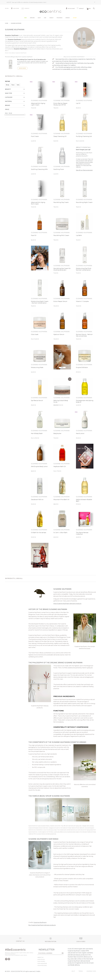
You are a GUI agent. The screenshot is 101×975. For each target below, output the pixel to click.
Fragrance (59, 17)
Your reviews (42, 965)
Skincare (32, 17)
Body (39, 17)
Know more (22, 68)
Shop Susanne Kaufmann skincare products (67, 603)
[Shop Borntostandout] (39, 555)
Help (73, 971)
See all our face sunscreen (84, 170)
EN (7, 8)
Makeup (51, 17)
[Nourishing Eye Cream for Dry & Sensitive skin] (10, 64)
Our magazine (42, 963)
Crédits (38, 971)
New (25, 17)
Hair (45, 17)
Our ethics (41, 959)
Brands (68, 17)
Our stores (41, 961)
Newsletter (43, 949)
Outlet (75, 17)
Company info (91, 971)
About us (40, 957)
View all (19, 76)
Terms (81, 971)
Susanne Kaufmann (40, 922)
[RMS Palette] (84, 456)
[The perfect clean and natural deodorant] (62, 357)
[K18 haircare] (39, 258)
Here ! (44, 2)
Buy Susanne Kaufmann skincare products (42, 925)
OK (63, 953)
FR (5, 8)
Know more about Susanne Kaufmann (15, 53)
